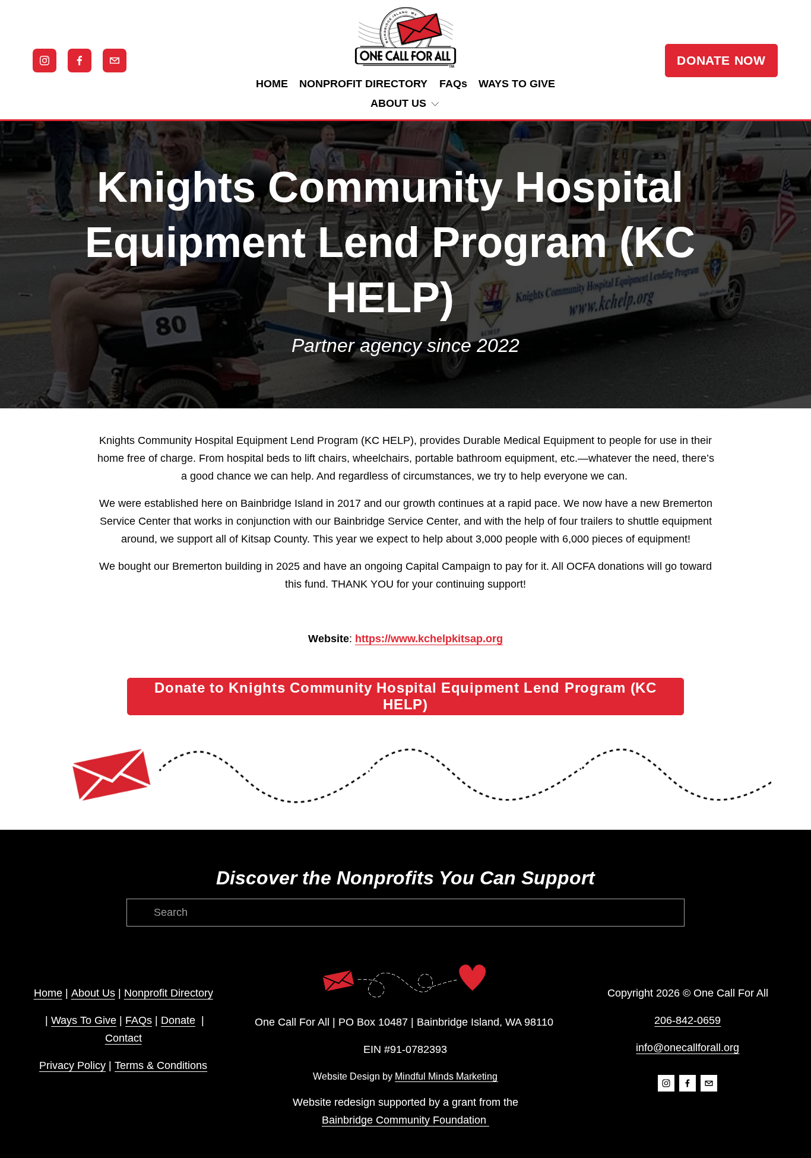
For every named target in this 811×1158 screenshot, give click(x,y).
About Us (93, 993)
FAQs (453, 84)
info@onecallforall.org (687, 1048)
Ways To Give (83, 1020)
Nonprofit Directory (168, 993)
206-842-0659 (687, 1020)
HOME (272, 84)
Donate (178, 1020)
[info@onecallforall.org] (114, 60)
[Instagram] (44, 60)
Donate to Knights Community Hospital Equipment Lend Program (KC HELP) (405, 696)
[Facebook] (79, 60)
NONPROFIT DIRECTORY (363, 84)
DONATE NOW (721, 60)
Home (48, 993)
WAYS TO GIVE (517, 84)
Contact (123, 1038)
